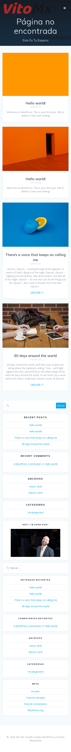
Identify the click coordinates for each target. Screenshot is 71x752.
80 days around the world (35, 355)
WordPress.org (35, 710)
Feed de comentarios (35, 703)
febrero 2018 (35, 492)
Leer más (36, 292)
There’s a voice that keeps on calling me (35, 437)
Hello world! (35, 103)
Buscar (61, 405)
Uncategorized (35, 512)
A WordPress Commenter (27, 464)
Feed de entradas (35, 697)
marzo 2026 (35, 486)
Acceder (35, 691)
